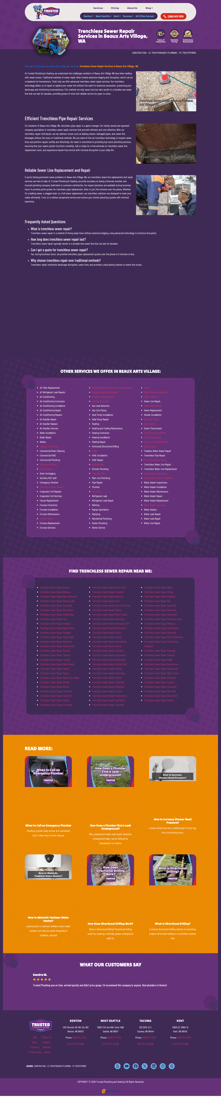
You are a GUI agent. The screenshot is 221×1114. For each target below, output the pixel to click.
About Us (132, 7)
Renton (88, 16)
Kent (116, 16)
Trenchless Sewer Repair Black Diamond (58, 596)
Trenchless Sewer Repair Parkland (159, 596)
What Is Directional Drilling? (172, 923)
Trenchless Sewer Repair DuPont (107, 677)
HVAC (94, 450)
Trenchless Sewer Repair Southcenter (161, 668)
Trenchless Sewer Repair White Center (161, 673)
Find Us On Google (75, 1043)
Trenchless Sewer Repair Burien (54, 686)
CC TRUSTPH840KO (157, 52)
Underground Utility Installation (158, 478)
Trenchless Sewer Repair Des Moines (56, 610)
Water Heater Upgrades (154, 505)
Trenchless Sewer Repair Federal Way (57, 614)
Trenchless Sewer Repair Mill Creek (160, 691)
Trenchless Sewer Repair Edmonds (160, 677)
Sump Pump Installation (155, 432)
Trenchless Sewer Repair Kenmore (107, 596)
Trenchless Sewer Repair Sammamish (57, 646)
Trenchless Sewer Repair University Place (163, 619)
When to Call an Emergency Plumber (48, 825)
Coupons (47, 1042)
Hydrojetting (97, 464)
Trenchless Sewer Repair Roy (157, 601)
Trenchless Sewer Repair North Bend (109, 628)
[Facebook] (136, 1066)
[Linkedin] (154, 1066)
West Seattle (103, 16)
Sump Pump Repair (153, 437)
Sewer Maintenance (153, 405)
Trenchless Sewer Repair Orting (158, 592)
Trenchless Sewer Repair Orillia (158, 659)
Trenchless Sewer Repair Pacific (106, 632)
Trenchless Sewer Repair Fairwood (159, 650)
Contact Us (46, 1037)
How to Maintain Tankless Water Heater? (48, 919)
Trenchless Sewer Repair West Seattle (57, 664)
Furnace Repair (47, 518)
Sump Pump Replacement (156, 441)
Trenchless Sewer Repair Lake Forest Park (111, 605)
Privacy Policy (35, 1052)
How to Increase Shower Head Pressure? (173, 821)
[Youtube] (127, 1066)
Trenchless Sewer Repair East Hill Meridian (163, 637)
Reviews (46, 1047)
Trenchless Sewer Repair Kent (105, 601)
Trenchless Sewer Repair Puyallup (55, 632)
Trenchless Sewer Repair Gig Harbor (108, 700)
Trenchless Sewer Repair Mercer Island (109, 614)
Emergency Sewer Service (51, 487)
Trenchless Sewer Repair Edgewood (108, 686)
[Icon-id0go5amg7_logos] (118, 1066)
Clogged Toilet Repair (49, 446)
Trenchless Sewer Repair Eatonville (108, 682)
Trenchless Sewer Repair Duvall (54, 700)
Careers (47, 1052)
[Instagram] (163, 1066)
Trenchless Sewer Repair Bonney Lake (57, 601)
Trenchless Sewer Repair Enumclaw (56, 704)
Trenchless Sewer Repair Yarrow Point (109, 664)
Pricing (115, 7)
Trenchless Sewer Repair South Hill (160, 605)
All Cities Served (145, 16)
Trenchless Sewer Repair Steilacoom (160, 614)
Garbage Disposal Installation (105, 392)
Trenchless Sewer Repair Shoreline (108, 650)
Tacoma (127, 16)
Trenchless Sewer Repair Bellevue (55, 592)
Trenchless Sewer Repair (155, 459)
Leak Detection (99, 473)
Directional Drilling (48, 464)
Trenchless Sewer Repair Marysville (160, 632)
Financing (34, 1047)
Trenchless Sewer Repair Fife (53, 619)
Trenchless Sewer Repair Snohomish (160, 695)
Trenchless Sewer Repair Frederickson (109, 695)
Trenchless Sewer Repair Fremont (159, 655)
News (34, 1042)
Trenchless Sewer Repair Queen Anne (161, 664)
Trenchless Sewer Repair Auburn (55, 587)
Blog (148, 7)
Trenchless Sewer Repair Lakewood (108, 704)
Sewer (146, 387)
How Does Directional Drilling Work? (110, 923)
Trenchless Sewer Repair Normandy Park (110, 623)
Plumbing (96, 491)
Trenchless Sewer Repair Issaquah (108, 592)
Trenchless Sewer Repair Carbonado (108, 673)
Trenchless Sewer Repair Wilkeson (159, 623)
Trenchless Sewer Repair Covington (56, 605)
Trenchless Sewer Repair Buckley (107, 668)
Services (98, 7)
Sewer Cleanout (151, 396)
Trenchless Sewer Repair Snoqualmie (109, 655)
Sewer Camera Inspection (155, 392)
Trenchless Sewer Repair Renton (107, 637)
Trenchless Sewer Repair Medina (107, 610)
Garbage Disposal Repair (103, 396)
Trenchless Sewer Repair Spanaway (160, 610)
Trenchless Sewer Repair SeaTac (107, 646)
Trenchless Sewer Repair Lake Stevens (161, 628)
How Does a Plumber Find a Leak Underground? (110, 827)
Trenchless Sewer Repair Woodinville (108, 659)
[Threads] (172, 1066)
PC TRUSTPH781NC (187, 52)
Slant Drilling (149, 423)
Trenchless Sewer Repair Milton (158, 587)
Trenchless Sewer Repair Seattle (54, 668)
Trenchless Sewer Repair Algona (54, 673)
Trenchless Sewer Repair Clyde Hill (55, 695)
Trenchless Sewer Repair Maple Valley (57, 628)
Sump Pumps (150, 446)
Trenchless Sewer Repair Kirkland (55, 623)
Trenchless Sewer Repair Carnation (56, 691)
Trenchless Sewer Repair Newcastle (108, 619)
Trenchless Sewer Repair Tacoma (55, 655)
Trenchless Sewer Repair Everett (159, 682)
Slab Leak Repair (151, 419)
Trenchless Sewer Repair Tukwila (55, 659)
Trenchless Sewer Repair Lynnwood (160, 686)
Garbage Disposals (100, 401)
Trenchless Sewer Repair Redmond (56, 641)
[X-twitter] (145, 1066)
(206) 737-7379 (79, 1037)
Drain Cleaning (46, 469)
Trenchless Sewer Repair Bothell (54, 682)
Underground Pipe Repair (155, 473)
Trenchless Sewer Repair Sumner (55, 650)
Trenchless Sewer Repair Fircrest (107, 691)
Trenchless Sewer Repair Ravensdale (56, 637)
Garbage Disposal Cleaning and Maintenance (112, 387)
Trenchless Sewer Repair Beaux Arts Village (59, 677)
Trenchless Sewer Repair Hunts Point (109, 587)
